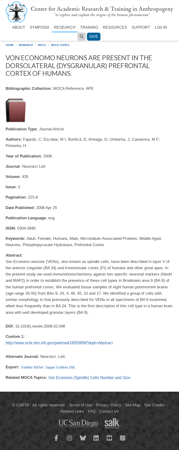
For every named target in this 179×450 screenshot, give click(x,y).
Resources (115, 27)
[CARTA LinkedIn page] (96, 441)
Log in (161, 27)
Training (89, 27)
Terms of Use (80, 405)
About (18, 27)
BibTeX (39, 367)
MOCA (42, 45)
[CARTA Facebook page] (56, 441)
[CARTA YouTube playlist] (109, 441)
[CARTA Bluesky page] (83, 441)
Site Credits (154, 405)
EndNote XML (65, 367)
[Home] (89, 11)
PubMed (26, 367)
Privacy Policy (108, 405)
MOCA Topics (60, 45)
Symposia (39, 27)
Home (10, 45)
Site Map (132, 405)
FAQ (92, 411)
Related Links (72, 411)
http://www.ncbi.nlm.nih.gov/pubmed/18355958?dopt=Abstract (59, 343)
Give (93, 36)
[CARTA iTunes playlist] (123, 437)
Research (65, 27)
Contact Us (109, 411)
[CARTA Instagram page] (70, 441)
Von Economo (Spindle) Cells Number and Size (89, 377)
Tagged (50, 367)
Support (141, 27)
